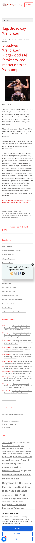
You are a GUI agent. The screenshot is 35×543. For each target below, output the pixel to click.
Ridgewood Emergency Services (11, 250)
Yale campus (14, 217)
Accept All (17, 528)
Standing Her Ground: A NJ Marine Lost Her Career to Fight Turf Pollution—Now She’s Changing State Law (18, 386)
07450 (9, 442)
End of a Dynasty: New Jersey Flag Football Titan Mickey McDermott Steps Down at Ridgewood (17, 356)
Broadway (20, 213)
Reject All (17, 539)
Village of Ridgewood (8, 259)
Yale (8, 217)
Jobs (26, 451)
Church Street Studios (9, 304)
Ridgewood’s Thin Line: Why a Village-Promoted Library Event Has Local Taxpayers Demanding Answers (17, 328)
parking (25, 453)
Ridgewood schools (20, 498)
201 (4, 442)
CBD (22, 446)
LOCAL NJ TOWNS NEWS (11, 421)
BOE (19, 446)
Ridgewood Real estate (14, 490)
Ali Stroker (13, 213)
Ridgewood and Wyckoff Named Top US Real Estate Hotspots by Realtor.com (18, 362)
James (20, 39)
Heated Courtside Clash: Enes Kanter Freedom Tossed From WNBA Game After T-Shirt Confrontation (18, 342)
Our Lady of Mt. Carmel (9, 287)
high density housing (19, 451)
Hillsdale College (7, 308)
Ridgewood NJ (11, 483)
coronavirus (6, 449)
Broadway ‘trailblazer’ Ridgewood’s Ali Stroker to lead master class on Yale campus (15, 57)
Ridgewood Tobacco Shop (10, 295)
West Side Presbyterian (9, 291)
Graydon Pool (10, 451)
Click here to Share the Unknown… (12, 414)
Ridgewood (15, 456)
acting (8, 213)
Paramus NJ (19, 453)
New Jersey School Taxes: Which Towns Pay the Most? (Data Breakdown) (18, 392)
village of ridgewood (14, 211)
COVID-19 (13, 449)
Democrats (25, 449)
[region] (17, 526)
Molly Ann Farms (7, 246)
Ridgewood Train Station (14, 504)
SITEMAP (7, 427)
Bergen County (16, 443)
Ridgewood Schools (8, 255)
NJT (8, 453)
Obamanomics (12, 453)
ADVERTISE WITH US (10, 424)
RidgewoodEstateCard (11, 471)
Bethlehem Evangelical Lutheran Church (14, 312)
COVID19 (19, 449)
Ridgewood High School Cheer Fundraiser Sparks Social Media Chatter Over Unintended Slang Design (17, 378)
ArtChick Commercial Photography (12, 299)
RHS (8, 457)
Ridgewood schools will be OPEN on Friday (12, 501)
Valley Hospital (6, 283)
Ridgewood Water (10, 508)
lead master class (15, 215)
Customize (17, 534)
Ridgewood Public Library (20, 487)
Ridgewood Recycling (8, 495)
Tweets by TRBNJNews (9, 400)
